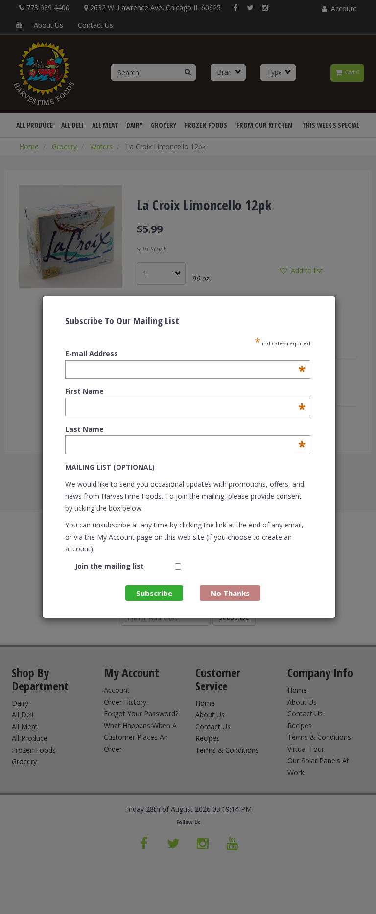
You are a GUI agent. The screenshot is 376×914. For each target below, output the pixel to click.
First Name (185, 391)
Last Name (185, 429)
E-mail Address (185, 354)
